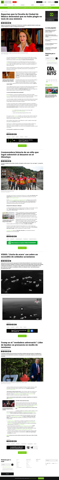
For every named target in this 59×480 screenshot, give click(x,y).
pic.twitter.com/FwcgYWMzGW (20, 111)
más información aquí (33, 478)
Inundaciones (25, 239)
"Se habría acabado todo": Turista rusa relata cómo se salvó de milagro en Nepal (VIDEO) (8, 220)
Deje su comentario (22, 145)
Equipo (27, 463)
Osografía (48, 85)
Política (26, 136)
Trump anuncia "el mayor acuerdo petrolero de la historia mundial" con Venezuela (51, 48)
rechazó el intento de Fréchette (16, 416)
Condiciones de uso (29, 467)
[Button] (35, 2)
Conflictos (12, 327)
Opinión (32, 4)
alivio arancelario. (21, 424)
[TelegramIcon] (48, 2)
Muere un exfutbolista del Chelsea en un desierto (51, 40)
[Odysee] (49, 463)
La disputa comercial (11, 420)
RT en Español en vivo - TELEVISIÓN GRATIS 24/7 (50, 20)
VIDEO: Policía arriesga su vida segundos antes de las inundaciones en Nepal (51, 35)
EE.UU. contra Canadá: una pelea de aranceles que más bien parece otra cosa (51, 96)
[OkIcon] (51, 2)
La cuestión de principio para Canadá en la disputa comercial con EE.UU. (7, 409)
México (17, 136)
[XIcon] (47, 2)
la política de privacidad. (52, 60)
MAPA (8, 435)
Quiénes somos (28, 460)
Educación (8, 136)
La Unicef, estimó (10, 230)
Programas (22, 4)
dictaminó (8, 95)
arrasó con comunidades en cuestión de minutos (17, 200)
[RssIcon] (57, 463)
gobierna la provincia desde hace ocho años (26, 406)
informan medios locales (11, 389)
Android (37, 461)
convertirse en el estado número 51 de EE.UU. (24, 429)
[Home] (2, 2)
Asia (7, 239)
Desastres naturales (19, 239)
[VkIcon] (43, 2)
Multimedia (42, 4)
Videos (17, 463)
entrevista (16, 116)
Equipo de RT (53, 4)
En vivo (14, 2)
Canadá (8, 443)
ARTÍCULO (10, 398)
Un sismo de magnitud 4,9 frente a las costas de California (51, 44)
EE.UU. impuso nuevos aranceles (26, 425)
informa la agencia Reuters (14, 197)
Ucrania (25, 327)
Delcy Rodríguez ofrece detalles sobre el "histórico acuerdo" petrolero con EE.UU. (50, 31)
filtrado (17, 58)
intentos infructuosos (30, 393)
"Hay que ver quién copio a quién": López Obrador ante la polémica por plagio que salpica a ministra (8, 80)
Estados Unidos (24, 443)
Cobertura (27, 464)
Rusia (21, 327)
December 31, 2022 (28, 112)
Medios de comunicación (33, 239)
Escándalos (17, 443)
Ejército (17, 327)
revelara (8, 63)
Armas (8, 327)
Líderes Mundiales (18, 467)
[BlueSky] (50, 2)
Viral (14, 4)
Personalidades (30, 443)
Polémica (21, 136)
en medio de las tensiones (18, 393)
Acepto (51, 60)
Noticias (5, 4)
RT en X (7, 473)
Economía (12, 443)
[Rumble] (45, 2)
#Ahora (13, 110)
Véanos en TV (39, 2)
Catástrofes (12, 239)
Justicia (13, 136)
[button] (22, 309)
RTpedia (17, 466)
